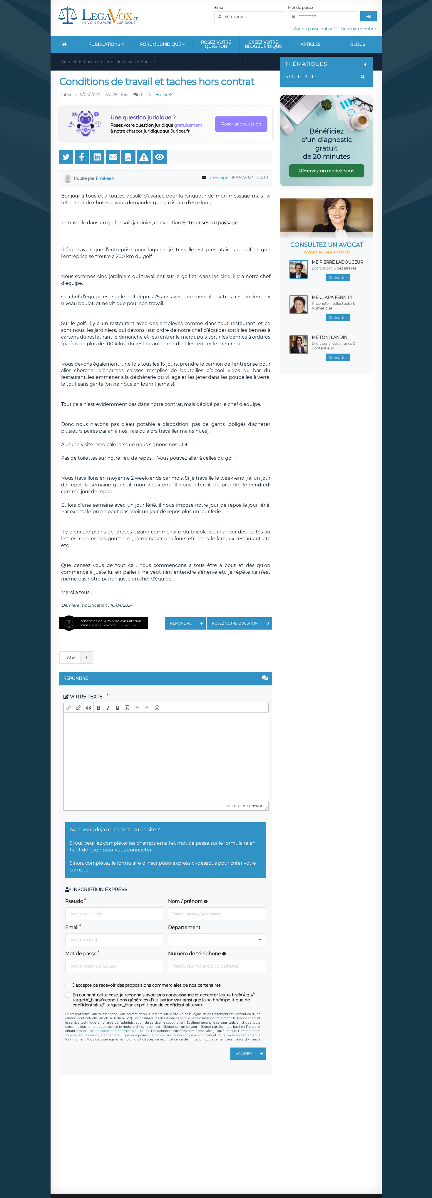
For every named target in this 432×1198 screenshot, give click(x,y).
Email (220, 7)
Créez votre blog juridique (263, 44)
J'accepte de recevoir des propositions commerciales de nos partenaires (147, 985)
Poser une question (241, 124)
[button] (68, 708)
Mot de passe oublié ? (314, 28)
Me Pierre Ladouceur (337, 262)
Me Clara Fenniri (332, 297)
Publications (104, 44)
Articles (311, 44)
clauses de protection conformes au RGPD (116, 1031)
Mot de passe (300, 7)
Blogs (357, 44)
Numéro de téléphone (195, 953)
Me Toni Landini (330, 337)
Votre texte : (87, 697)
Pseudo (74, 901)
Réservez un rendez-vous (326, 170)
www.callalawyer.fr (327, 252)
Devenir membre (358, 28)
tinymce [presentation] (256, 805)
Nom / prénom (186, 901)
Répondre (181, 623)
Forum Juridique (161, 44)
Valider (244, 1053)
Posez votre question (216, 44)
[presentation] (69, 707)
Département (184, 927)
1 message (217, 177)
